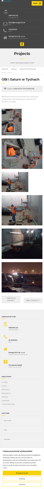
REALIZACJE (6, 390)
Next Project (32, 300)
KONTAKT (5, 397)
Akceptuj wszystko (22, 473)
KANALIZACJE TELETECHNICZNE (28, 69)
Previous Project (11, 299)
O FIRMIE (5, 382)
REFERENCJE (6, 393)
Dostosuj (22, 479)
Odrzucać (22, 484)
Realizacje (14, 69)
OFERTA (4, 386)
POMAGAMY (5, 401)
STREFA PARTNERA (8, 404)
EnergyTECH (5, 69)
